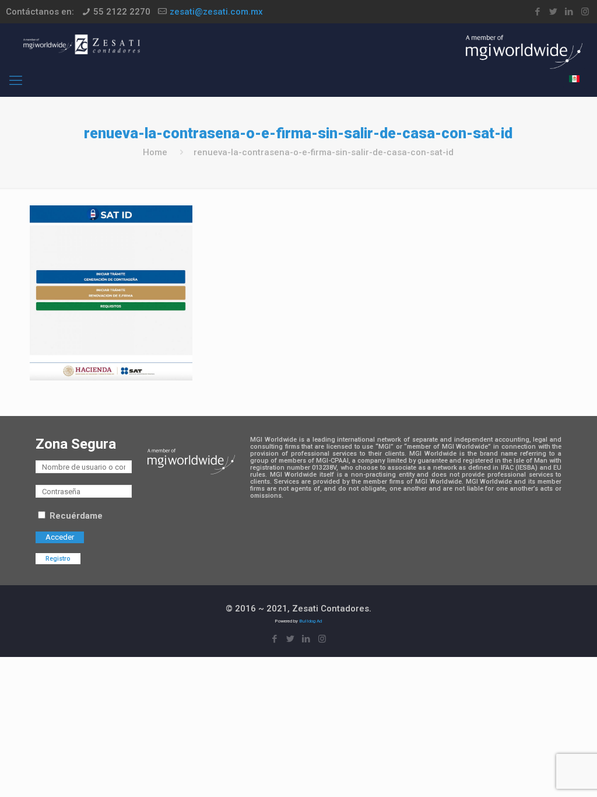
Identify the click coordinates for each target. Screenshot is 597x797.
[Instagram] (585, 11)
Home (155, 152)
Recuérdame (75, 516)
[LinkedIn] (569, 11)
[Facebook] (538, 11)
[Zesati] (81, 43)
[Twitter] (553, 11)
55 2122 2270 (121, 11)
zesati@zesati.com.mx (216, 11)
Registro (58, 558)
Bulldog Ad (310, 621)
